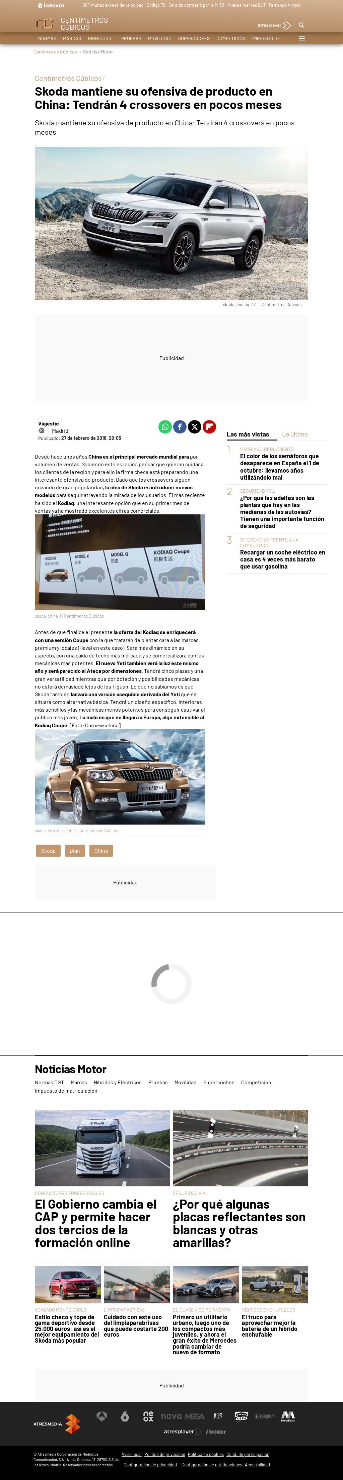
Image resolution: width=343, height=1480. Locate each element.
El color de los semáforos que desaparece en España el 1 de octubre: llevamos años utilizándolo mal (279, 467)
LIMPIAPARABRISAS (124, 1310)
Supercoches (194, 38)
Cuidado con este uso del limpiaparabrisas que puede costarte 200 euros (136, 1326)
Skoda (48, 850)
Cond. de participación (247, 1454)
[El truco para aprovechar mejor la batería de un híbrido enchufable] (275, 1285)
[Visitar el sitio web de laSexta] (125, 1416)
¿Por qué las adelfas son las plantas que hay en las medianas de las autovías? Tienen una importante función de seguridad (282, 511)
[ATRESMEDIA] (56, 1424)
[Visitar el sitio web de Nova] (171, 1416)
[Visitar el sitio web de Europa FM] (265, 1416)
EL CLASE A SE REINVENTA (201, 1310)
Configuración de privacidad (150, 1464)
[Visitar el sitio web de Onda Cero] (241, 1416)
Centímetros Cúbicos (55, 51)
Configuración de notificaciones (212, 1464)
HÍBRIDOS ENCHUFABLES (268, 1310)
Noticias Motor (70, 1069)
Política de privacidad (164, 1454)
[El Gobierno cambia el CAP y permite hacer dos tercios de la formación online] (102, 1148)
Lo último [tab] (295, 434)
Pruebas (131, 38)
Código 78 (156, 5)
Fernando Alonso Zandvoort (295, 5)
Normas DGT (47, 39)
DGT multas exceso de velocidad (112, 5)
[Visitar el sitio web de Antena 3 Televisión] (102, 1416)
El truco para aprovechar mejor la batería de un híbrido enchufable (269, 1326)
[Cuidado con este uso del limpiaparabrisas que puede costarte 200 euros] (137, 1285)
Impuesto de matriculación (270, 39)
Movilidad (160, 38)
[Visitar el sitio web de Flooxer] (216, 1432)
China (101, 850)
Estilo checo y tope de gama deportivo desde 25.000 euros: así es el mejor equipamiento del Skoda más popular (67, 1329)
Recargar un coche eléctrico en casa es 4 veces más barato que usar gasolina (282, 559)
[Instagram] (41, 430)
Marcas (72, 38)
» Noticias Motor (96, 51)
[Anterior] (77, 5)
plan (75, 850)
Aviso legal (132, 1454)
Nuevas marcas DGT (246, 5)
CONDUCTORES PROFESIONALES (69, 1193)
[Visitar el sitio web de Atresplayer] (183, 1432)
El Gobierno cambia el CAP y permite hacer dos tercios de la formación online (95, 1223)
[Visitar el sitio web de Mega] (195, 1416)
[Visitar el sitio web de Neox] (148, 1416)
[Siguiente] (304, 5)
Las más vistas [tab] (248, 434)
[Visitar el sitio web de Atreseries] (218, 1416)
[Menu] (301, 38)
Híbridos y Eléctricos (101, 39)
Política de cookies (206, 1454)
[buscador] (301, 25)
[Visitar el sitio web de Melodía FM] (288, 1416)
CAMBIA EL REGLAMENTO (267, 449)
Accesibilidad (257, 1464)
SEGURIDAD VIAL (257, 491)
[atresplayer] (272, 26)
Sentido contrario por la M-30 (196, 5)
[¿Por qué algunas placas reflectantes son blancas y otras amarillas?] (240, 1148)
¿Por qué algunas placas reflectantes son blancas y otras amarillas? (239, 1223)
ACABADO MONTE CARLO (61, 1310)
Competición (231, 38)
